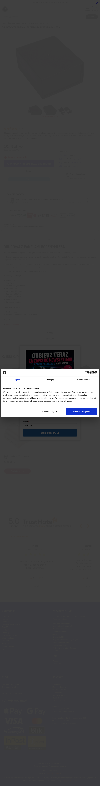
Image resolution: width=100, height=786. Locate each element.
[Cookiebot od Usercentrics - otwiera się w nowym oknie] (86, 372)
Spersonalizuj (48, 412)
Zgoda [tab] (17, 380)
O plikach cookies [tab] (82, 380)
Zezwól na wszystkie (81, 412)
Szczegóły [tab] (50, 380)
